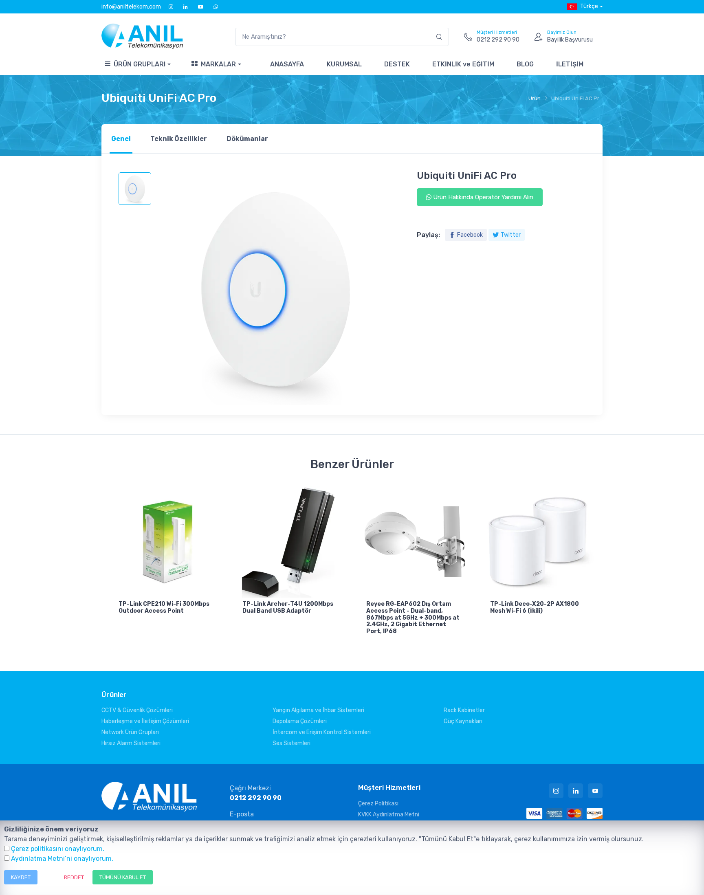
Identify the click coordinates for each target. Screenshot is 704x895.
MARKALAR (218, 64)
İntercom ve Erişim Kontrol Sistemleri (322, 732)
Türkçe (589, 6)
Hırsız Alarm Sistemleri (131, 743)
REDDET (74, 877)
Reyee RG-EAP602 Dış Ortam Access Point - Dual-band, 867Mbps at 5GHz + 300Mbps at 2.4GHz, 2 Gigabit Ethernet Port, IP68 (413, 617)
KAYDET (21, 877)
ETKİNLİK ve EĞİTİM (463, 64)
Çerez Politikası (378, 803)
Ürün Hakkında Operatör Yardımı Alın (482, 197)
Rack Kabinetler (464, 710)
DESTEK (397, 64)
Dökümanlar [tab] (247, 139)
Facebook (470, 234)
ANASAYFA (287, 64)
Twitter (511, 234)
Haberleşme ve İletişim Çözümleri (145, 721)
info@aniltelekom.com (131, 6)
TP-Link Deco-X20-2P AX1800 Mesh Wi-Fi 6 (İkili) (534, 607)
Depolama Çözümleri (300, 721)
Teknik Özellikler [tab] (178, 139)
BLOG (525, 64)
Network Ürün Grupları (130, 732)
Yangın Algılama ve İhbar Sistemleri (318, 710)
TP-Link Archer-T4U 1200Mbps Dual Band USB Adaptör (287, 607)
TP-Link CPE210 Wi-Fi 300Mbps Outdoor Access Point (164, 607)
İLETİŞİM (569, 64)
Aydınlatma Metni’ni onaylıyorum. (62, 858)
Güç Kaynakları (463, 721)
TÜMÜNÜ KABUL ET (122, 877)
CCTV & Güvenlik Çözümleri (137, 710)
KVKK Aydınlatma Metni (388, 814)
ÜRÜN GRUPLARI (139, 64)
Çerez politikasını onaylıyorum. (57, 849)
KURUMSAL (344, 64)
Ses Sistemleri (291, 743)
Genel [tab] (121, 139)
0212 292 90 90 (256, 798)
